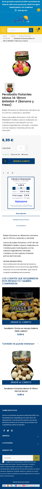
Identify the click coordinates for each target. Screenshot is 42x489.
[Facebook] (4, 431)
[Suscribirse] (36, 458)
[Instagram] (12, 431)
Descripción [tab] (21, 213)
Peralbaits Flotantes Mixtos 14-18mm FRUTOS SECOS (21, 389)
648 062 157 (22, 10)
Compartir (3, 173)
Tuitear (8, 173)
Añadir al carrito (21, 161)
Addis (27, 482)
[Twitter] (8, 431)
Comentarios (21, 226)
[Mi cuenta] (38, 10)
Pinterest (12, 173)
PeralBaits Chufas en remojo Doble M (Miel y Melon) (21, 329)
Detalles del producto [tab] (21, 220)
